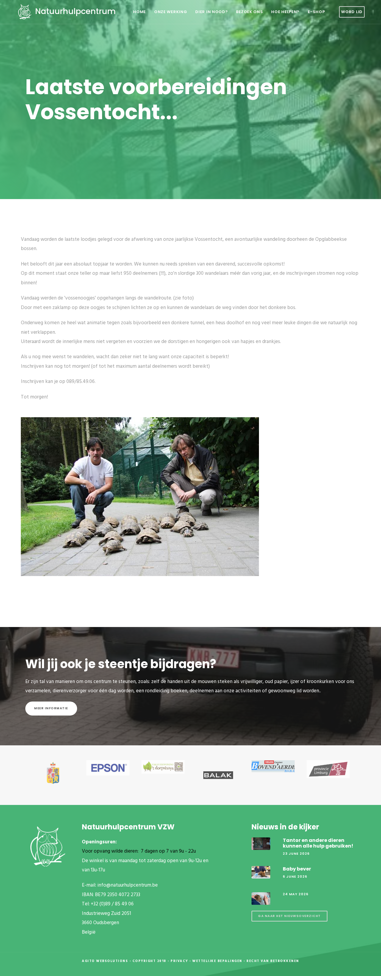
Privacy (179, 961)
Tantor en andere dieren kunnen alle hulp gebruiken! (318, 843)
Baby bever (297, 868)
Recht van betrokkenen (272, 961)
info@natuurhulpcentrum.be (127, 885)
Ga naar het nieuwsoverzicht (289, 916)
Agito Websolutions (105, 961)
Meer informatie (51, 708)
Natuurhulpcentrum (74, 11)
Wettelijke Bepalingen (217, 961)
